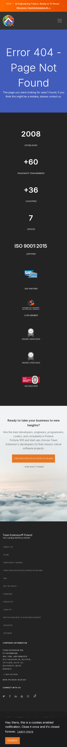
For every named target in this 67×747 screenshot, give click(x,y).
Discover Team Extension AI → (34, 8)
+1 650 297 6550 (10, 674)
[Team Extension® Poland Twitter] (4, 696)
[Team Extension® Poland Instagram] (28, 696)
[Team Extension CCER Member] (30, 304)
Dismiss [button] (12, 740)
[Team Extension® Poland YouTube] (22, 696)
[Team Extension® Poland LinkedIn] (16, 696)
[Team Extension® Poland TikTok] (35, 696)
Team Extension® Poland (17, 535)
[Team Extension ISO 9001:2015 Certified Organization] (31, 379)
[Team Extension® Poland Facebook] (10, 696)
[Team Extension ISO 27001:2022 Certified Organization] (31, 355)
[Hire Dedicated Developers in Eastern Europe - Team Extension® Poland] (10, 20)
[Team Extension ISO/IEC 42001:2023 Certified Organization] (31, 332)
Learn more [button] (25, 731)
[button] (59, 19)
